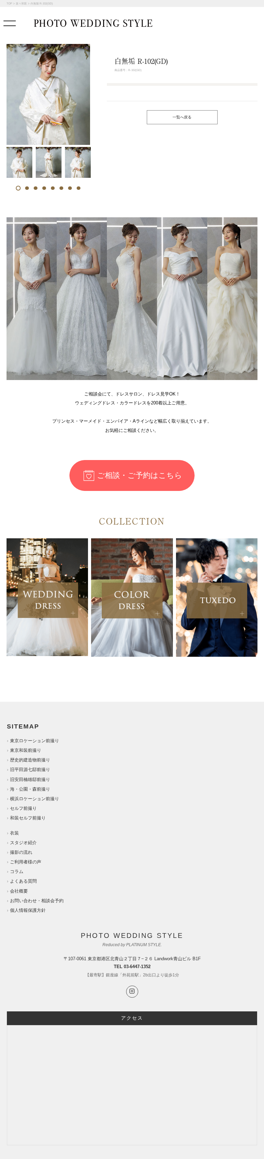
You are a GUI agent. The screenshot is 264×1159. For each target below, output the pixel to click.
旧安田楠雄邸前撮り (30, 779)
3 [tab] (35, 188)
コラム (16, 871)
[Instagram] (132, 992)
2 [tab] (27, 188)
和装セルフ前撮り (28, 818)
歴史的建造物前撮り (30, 759)
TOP (9, 3)
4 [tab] (44, 188)
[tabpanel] (19, 162)
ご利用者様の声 (25, 861)
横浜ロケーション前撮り (34, 798)
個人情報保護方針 (28, 910)
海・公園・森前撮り (30, 789)
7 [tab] (70, 188)
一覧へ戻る (182, 117)
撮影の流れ (21, 852)
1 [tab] (18, 188)
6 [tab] (61, 188)
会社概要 (19, 891)
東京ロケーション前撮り (34, 740)
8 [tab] (78, 188)
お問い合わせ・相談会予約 (37, 900)
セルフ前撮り (23, 808)
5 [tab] (53, 188)
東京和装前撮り (25, 750)
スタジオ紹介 (23, 842)
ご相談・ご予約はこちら (139, 475)
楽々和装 (21, 3)
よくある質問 (23, 881)
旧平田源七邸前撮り (30, 769)
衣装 (14, 833)
